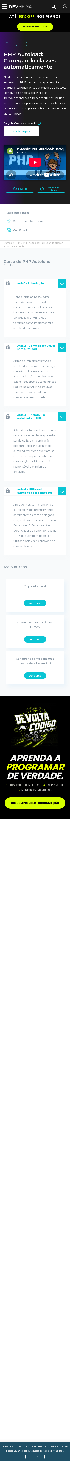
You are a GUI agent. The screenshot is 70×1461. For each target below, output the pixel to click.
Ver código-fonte (54, 188)
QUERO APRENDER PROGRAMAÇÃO (35, 802)
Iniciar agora (21, 131)
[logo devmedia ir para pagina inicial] (20, 6)
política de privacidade (51, 1450)
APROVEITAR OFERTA (35, 26)
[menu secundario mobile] (3, 6)
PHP (17, 243)
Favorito (22, 189)
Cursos (8, 243)
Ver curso (35, 603)
